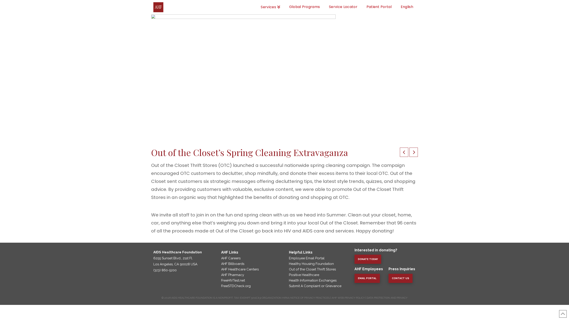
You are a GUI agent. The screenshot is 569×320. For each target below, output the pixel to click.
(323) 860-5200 (165, 270)
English (407, 6)
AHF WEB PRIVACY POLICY (348, 297)
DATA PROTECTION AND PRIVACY (387, 297)
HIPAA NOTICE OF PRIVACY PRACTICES (306, 297)
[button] (401, 278)
